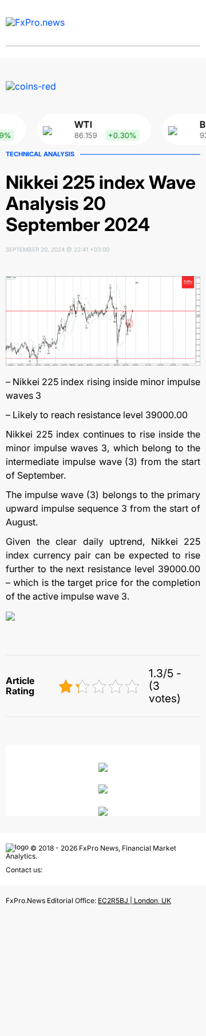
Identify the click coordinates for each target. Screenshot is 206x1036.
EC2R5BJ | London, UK (134, 900)
